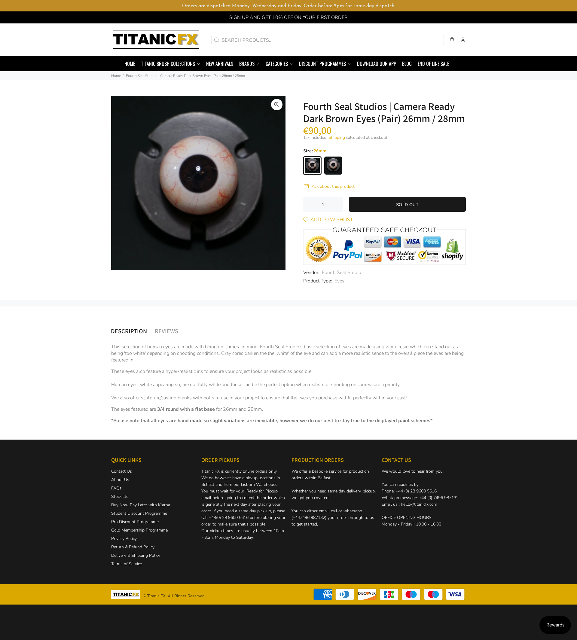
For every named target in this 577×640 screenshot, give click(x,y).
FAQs (116, 488)
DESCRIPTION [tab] (129, 331)
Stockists (119, 496)
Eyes (339, 281)
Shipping (336, 137)
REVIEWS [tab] (166, 331)
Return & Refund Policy (132, 547)
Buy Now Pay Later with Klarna (140, 505)
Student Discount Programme (139, 513)
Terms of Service (126, 564)
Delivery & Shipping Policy (135, 555)
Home (116, 75)
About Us (120, 480)
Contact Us (121, 471)
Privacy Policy (124, 538)
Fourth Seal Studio (341, 272)
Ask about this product (333, 186)
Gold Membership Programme (139, 530)
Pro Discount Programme (135, 522)
